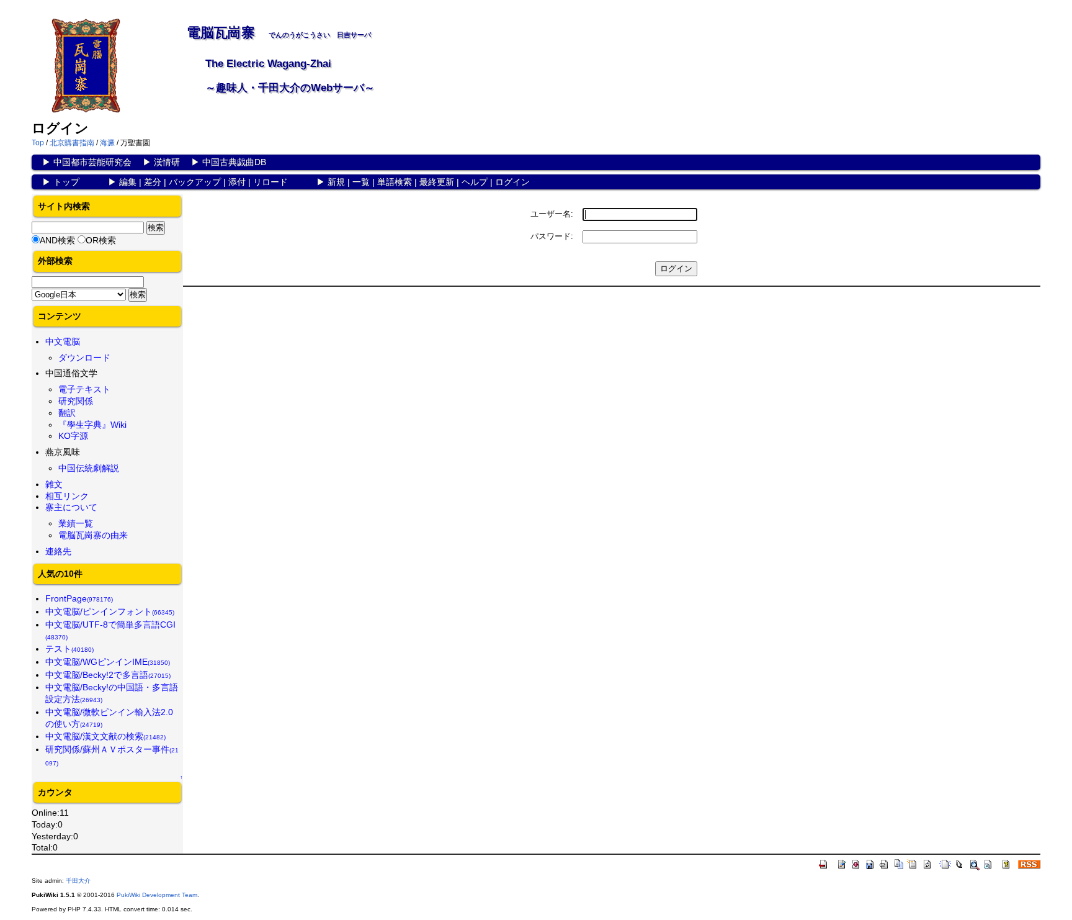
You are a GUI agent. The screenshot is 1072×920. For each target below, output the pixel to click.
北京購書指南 (72, 143)
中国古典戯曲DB (234, 162)
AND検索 (57, 240)
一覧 (361, 182)
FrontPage (79, 598)
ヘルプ (475, 182)
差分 (152, 182)
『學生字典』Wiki (92, 425)
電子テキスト (84, 389)
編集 (127, 182)
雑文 (54, 484)
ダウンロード (84, 358)
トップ (66, 182)
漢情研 (167, 162)
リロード (270, 182)
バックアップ (195, 182)
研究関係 (75, 401)
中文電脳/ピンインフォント (109, 611)
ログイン (512, 182)
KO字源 (73, 436)
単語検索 (394, 182)
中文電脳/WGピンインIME (107, 662)
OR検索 (101, 240)
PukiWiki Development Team (157, 894)
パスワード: (551, 236)
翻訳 (67, 413)
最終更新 (436, 182)
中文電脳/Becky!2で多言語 (108, 675)
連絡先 (58, 551)
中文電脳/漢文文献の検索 (105, 736)
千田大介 (78, 880)
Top (38, 143)
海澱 (107, 143)
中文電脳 (62, 341)
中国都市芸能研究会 (92, 162)
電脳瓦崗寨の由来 (93, 535)
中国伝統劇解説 (88, 468)
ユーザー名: (551, 214)
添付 (237, 182)
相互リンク (67, 496)
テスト (69, 649)
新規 (336, 182)
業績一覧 (75, 523)
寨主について (71, 507)
